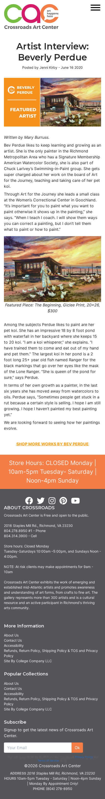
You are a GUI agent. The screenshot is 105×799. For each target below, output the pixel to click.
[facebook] (29, 501)
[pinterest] (63, 501)
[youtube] (75, 501)
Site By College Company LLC (28, 661)
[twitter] (41, 501)
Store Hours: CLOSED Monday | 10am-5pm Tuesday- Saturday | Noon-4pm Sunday (52, 471)
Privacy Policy (84, 757)
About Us (11, 635)
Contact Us (13, 640)
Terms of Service (48, 760)
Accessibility (14, 645)
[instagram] (52, 501)
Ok (77, 747)
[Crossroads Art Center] (31, 16)
